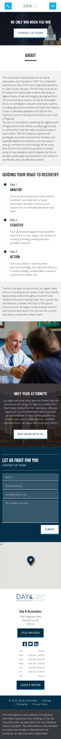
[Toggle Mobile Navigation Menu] (52, 5)
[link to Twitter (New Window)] (30, 643)
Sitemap (46, 700)
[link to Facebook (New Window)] (25, 643)
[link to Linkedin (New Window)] (36, 643)
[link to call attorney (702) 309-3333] (8, 5)
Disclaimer (22, 704)
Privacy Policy (40, 704)
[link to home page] (30, 6)
